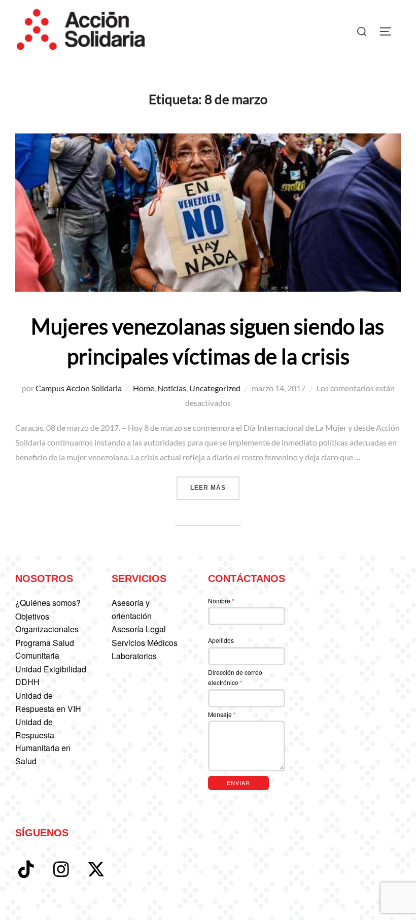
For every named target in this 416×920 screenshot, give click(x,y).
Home (143, 388)
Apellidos (221, 640)
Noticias (171, 388)
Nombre (221, 600)
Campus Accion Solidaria (79, 388)
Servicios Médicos (145, 643)
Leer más (214, 487)
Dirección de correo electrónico (235, 677)
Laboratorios (134, 656)
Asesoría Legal (139, 629)
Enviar (238, 782)
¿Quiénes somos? (48, 602)
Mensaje (222, 714)
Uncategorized (214, 388)
